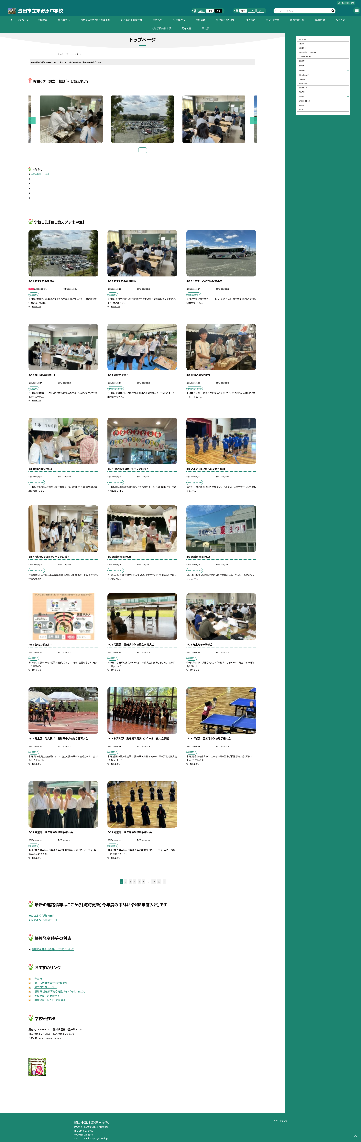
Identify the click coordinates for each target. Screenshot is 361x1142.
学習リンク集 (272, 20)
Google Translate (346, 2)
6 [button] (143, 881)
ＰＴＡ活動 (250, 20)
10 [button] (153, 881)
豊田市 (38, 978)
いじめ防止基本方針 (131, 20)
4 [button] (134, 881)
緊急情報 (320, 20)
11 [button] (159, 881)
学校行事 (157, 20)
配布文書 (186, 28)
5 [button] (139, 881)
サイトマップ (281, 1121)
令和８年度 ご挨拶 (40, 174)
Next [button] (253, 120)
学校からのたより (225, 20)
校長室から (64, 20)
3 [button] (130, 881)
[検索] (333, 10)
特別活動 (200, 20)
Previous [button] (32, 120)
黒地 (218, 10)
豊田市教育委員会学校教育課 (50, 983)
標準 (243, 10)
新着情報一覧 (297, 20)
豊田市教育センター (45, 987)
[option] (142, 119)
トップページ (22, 20)
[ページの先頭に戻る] (355, 1136)
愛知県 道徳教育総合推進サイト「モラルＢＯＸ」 (60, 991)
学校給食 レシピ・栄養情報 (50, 1000)
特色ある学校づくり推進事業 (95, 20)
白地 (210, 10)
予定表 (205, 28)
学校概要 (42, 20)
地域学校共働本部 (161, 28)
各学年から (179, 20)
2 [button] (125, 881)
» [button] (164, 881)
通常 (201, 10)
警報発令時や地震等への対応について (53, 949)
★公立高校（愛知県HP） (41, 915)
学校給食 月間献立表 (47, 995)
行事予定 (340, 20)
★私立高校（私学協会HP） (42, 920)
